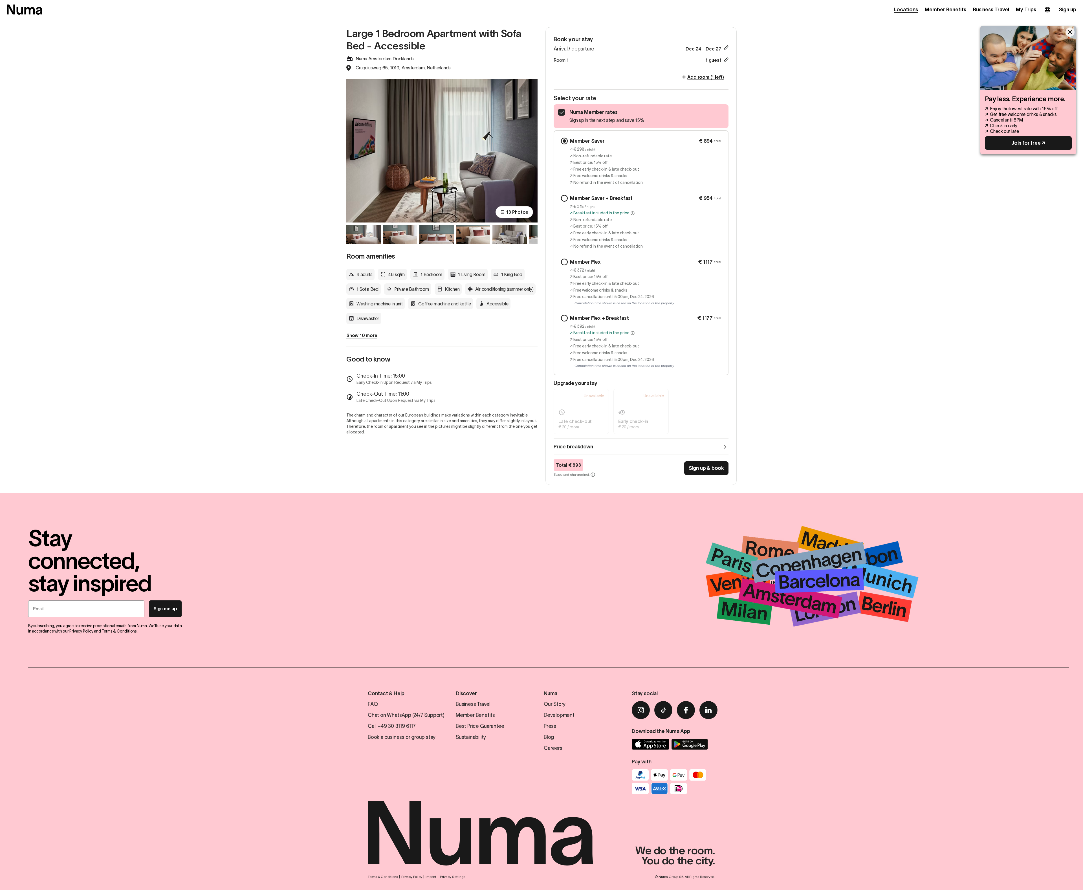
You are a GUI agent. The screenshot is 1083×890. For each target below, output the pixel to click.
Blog (549, 737)
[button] (632, 213)
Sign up (1067, 9)
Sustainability (471, 737)
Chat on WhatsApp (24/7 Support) (406, 715)
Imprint (431, 876)
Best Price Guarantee (480, 726)
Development (559, 715)
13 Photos (517, 212)
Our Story (554, 704)
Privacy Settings (452, 876)
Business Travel (991, 9)
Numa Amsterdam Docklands (385, 58)
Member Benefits (945, 9)
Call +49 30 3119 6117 (392, 726)
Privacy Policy (81, 631)
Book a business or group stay (401, 737)
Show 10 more (361, 335)
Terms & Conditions (119, 631)
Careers (553, 748)
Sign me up (165, 608)
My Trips (1026, 9)
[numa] (24, 10)
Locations (906, 9)
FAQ (373, 704)
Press (550, 726)
